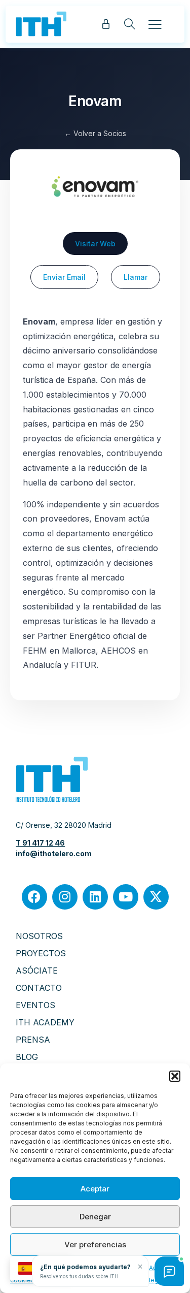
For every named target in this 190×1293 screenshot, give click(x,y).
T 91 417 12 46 (40, 842)
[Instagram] (65, 897)
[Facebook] (34, 897)
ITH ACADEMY (45, 1022)
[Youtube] (125, 897)
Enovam (95, 101)
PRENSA (33, 1040)
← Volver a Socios (95, 133)
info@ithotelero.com (54, 853)
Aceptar (95, 1188)
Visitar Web (95, 243)
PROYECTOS (41, 953)
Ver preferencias (95, 1244)
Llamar (135, 277)
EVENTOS (35, 1005)
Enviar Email (64, 277)
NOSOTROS (39, 936)
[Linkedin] (95, 897)
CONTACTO (39, 988)
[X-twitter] (156, 897)
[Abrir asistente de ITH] (169, 1271)
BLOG (27, 1057)
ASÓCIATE (37, 970)
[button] (175, 1076)
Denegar (95, 1216)
